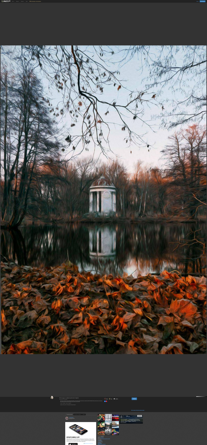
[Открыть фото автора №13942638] (115, 424)
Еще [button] (27, 1)
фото (102, 436)
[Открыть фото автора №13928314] (108, 431)
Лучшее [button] (22, 1)
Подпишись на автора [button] (134, 398)
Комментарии (69, 414)
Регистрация (202, 1)
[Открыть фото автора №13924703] (115, 431)
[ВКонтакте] (105, 401)
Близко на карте (77, 414)
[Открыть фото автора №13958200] (101, 424)
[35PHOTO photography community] (5, 1)
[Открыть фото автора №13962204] (115, 417)
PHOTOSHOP (100, 443)
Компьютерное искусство (101, 444)
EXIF (84, 414)
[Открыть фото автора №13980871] (101, 417)
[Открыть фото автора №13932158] (101, 431)
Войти (198, 1)
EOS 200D (102, 437)
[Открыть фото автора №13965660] (108, 417)
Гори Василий (71, 417)
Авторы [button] (17, 1)
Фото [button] (13, 1)
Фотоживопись (100, 440)
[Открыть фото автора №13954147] (108, 424)
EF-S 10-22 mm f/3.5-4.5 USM (105, 438)
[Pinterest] (106, 401)
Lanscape (99, 442)
